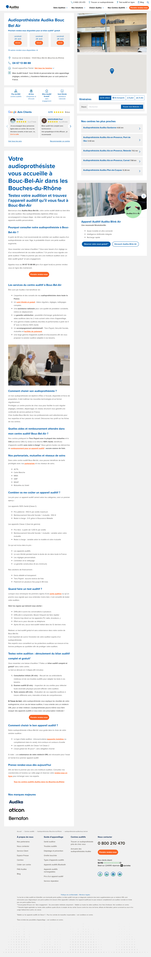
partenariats (30, 463)
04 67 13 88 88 (21, 63)
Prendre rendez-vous (139, 7)
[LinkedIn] (106, 874)
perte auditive (56, 593)
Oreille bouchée (50, 855)
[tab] (60, 8)
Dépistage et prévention (53, 851)
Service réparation (51, 881)
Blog (19, 873)
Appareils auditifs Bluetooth (55, 864)
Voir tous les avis (15, 141)
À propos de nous (25, 836)
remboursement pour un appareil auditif (27, 448)
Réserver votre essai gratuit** (96, 244)
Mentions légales (84, 895)
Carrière (20, 860)
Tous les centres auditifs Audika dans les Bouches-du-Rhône (39, 781)
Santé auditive (49, 841)
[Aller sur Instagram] (113, 874)
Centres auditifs (78, 836)
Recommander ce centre (60, 141)
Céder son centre (24, 864)
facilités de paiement (33, 331)
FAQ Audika (22, 869)
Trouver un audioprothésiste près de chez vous (82, 842)
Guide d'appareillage (53, 836)
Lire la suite (14, 134)
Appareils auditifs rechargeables (51, 870)
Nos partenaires (23, 841)
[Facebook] (100, 874)
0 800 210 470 (111, 843)
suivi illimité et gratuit (26, 302)
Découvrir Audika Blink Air (125, 244)
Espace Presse (23, 855)
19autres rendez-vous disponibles (21, 50)
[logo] (12, 7)
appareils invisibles (55, 739)
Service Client (22, 851)
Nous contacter (23, 846)
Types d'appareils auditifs (54, 860)
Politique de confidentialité (69, 895)
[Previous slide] (7, 126)
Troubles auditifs (50, 846)
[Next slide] (70, 126)
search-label (148, 2)
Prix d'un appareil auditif (53, 876)
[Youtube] (120, 874)
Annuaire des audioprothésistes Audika (81, 850)
